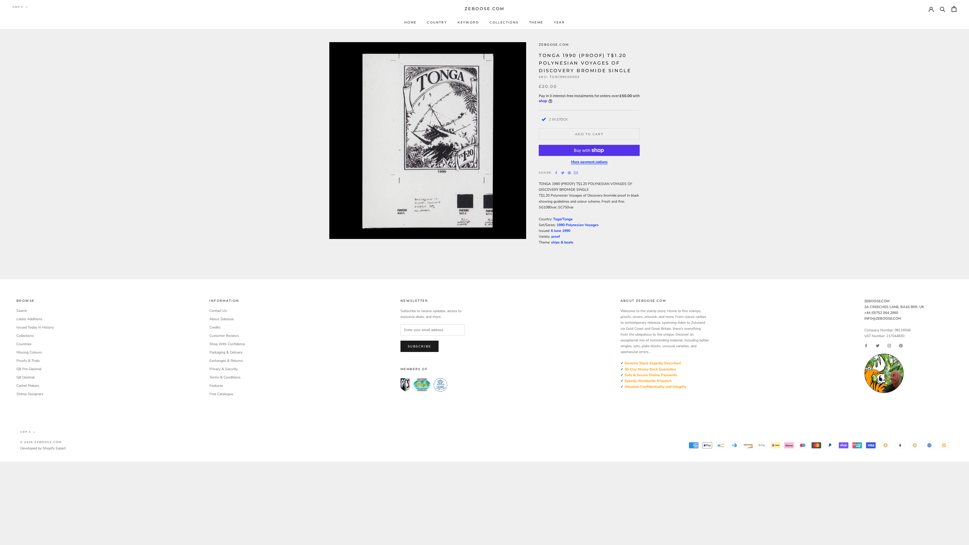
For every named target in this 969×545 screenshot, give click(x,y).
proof (555, 236)
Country (437, 22)
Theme (536, 22)
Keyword (468, 22)
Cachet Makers (27, 385)
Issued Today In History (35, 327)
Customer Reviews (224, 335)
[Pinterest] (569, 172)
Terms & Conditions (224, 377)
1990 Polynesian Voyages (578, 225)
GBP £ (18, 7)
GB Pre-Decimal (28, 369)
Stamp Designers (29, 394)
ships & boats (562, 242)
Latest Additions (29, 319)
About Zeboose (221, 319)
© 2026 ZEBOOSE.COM (41, 442)
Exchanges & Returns (226, 360)
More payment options (589, 161)
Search (21, 310)
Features (216, 385)
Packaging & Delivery (226, 352)
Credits (215, 327)
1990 (566, 230)
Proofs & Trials (28, 360)
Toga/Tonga (563, 219)
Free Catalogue (221, 394)
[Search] (942, 9)
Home (410, 22)
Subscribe (419, 346)
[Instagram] (889, 345)
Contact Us (218, 310)
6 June (556, 230)
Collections (504, 22)
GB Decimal (25, 377)
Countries (24, 344)
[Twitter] (562, 172)
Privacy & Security (223, 369)
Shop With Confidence (227, 344)
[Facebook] (556, 172)
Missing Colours (29, 352)
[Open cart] (954, 9)
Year (559, 22)
